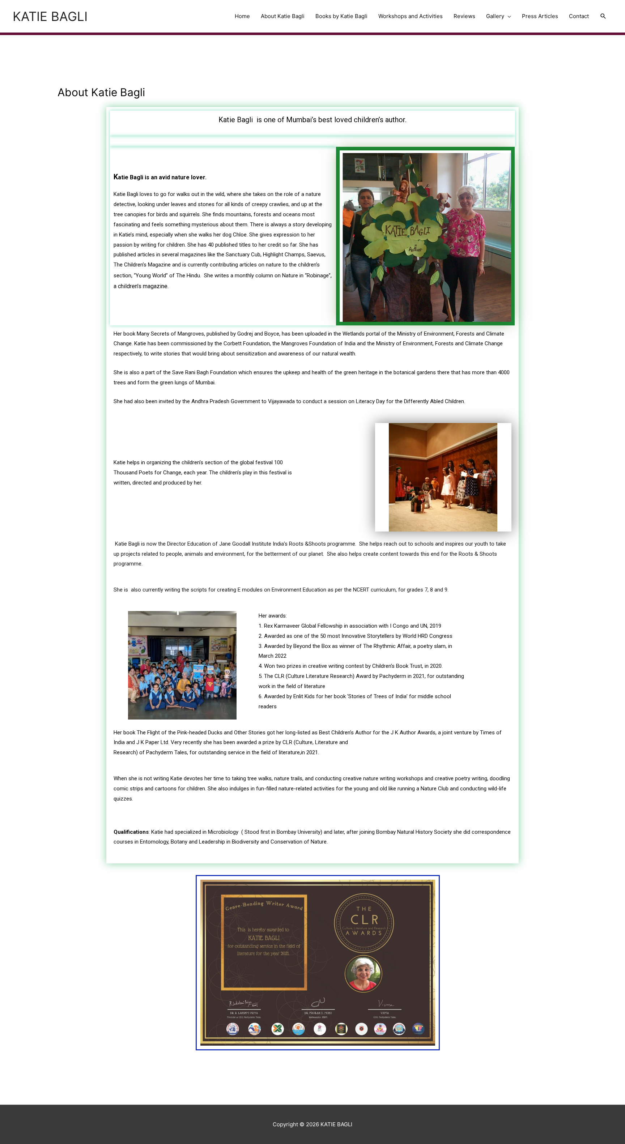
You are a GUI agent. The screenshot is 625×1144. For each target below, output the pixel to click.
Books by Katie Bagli (341, 16)
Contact (579, 16)
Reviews (464, 16)
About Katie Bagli (283, 16)
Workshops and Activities (410, 16)
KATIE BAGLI (50, 16)
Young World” (152, 275)
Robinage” (319, 275)
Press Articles (540, 16)
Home (242, 16)
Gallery (495, 16)
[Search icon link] (603, 16)
